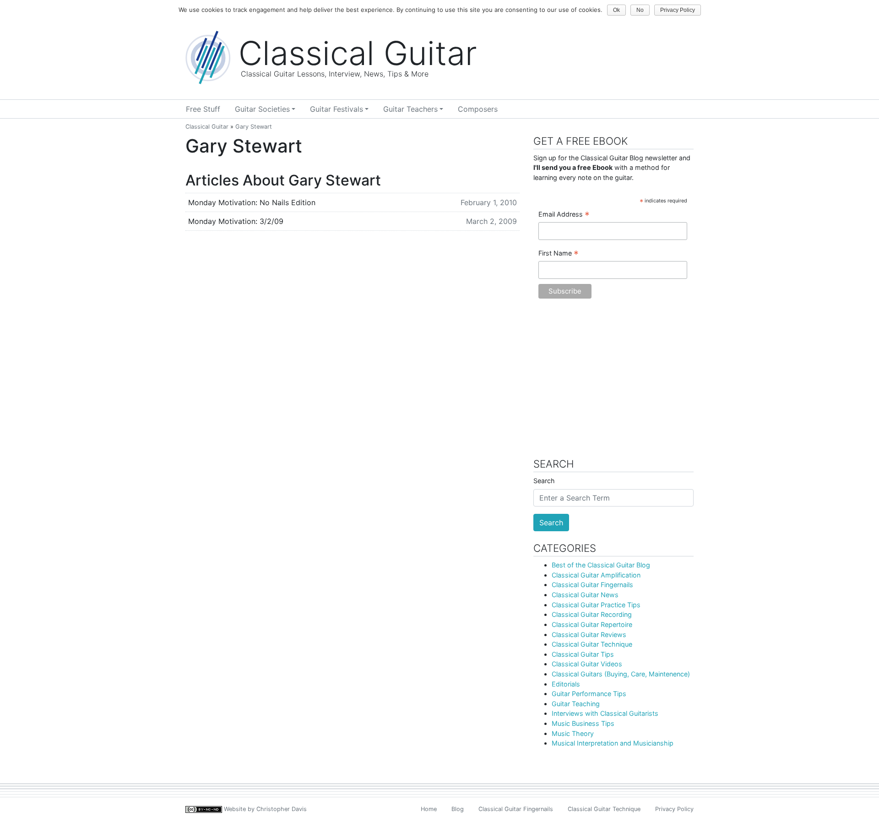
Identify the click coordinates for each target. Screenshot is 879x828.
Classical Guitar (206, 126)
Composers (478, 109)
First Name (558, 253)
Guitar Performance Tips (589, 693)
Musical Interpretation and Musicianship (612, 743)
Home (429, 809)
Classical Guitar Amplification (596, 575)
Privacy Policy (674, 809)
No (640, 10)
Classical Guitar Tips (583, 654)
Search (544, 481)
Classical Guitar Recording (592, 614)
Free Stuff (203, 109)
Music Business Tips (583, 723)
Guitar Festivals (336, 109)
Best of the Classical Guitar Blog (601, 565)
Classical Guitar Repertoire (592, 624)
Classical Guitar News (585, 595)
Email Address (564, 214)
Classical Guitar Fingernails (592, 584)
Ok (616, 10)
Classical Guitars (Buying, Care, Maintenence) (621, 674)
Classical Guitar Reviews (589, 634)
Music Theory (573, 733)
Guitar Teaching (576, 704)
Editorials (566, 684)
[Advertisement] (613, 383)
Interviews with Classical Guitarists (605, 713)
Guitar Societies (262, 109)
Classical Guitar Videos (587, 664)
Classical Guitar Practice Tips (596, 605)
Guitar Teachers (410, 109)
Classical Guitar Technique (592, 644)
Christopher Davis (281, 809)
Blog (457, 809)
